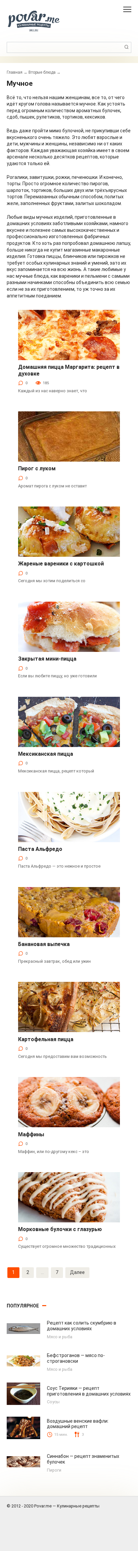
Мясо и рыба (59, 1336)
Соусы (53, 1401)
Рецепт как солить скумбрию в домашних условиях (81, 1325)
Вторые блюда (42, 72)
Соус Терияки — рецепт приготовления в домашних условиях (89, 1391)
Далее (77, 1272)
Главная (14, 72)
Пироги (54, 1470)
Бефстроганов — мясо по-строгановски (76, 1358)
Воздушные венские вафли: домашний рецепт (78, 1423)
